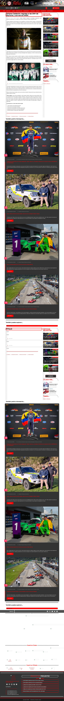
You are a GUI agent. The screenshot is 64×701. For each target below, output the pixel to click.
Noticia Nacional (27, 306)
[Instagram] (13, 8)
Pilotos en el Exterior (38, 159)
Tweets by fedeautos (46, 83)
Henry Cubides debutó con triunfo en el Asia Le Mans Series (20, 264)
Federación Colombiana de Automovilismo (17, 3)
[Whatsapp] (18, 8)
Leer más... (10, 170)
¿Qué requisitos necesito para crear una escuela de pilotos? (32, 682)
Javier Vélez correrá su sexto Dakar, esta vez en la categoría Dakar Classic (23, 213)
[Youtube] (15, 8)
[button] (40, 681)
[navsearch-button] (46, 8)
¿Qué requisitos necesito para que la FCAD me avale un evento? (33, 680)
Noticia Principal (21, 262)
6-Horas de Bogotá (21, 306)
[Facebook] (12, 8)
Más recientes (9, 325)
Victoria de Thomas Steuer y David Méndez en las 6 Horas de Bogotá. (22, 591)
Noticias (20, 211)
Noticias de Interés (24, 159)
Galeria (51, 60)
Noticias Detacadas (31, 159)
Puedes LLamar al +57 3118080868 (11, 688)
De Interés (19, 159)
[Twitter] (17, 8)
